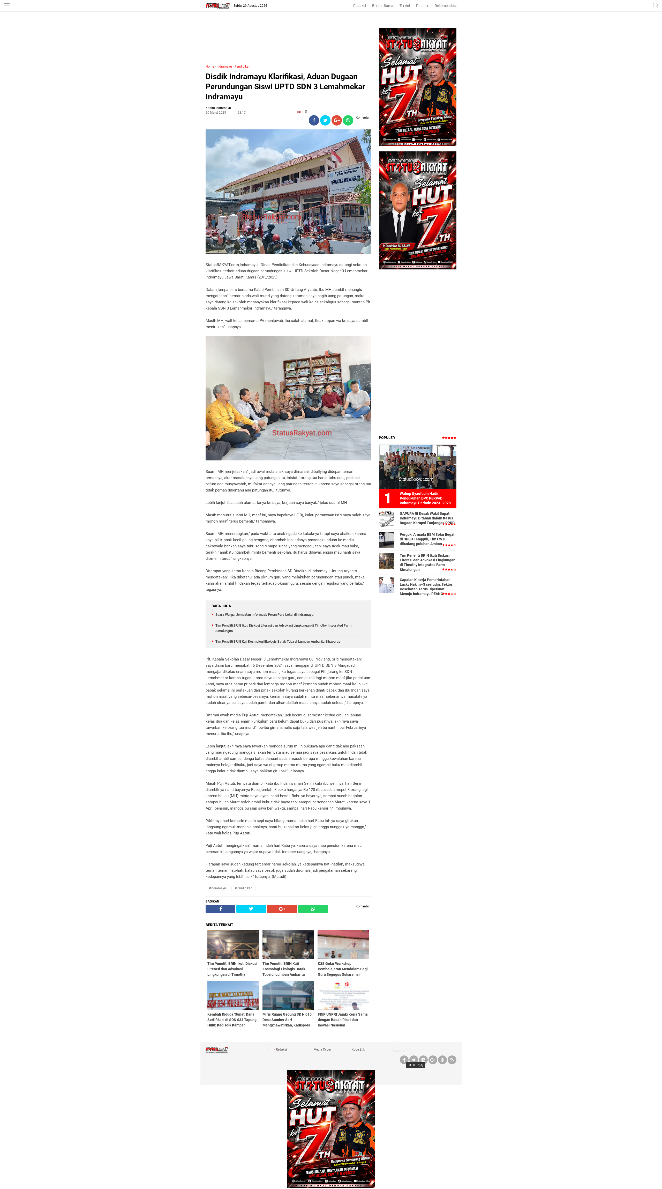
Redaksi (359, 6)
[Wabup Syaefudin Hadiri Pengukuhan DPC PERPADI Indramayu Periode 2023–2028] (417, 466)
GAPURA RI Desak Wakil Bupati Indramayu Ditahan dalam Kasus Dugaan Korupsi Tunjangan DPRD (427, 518)
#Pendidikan (243, 888)
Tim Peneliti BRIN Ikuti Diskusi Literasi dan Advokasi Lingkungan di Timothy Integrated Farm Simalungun (427, 562)
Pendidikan (242, 66)
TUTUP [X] (415, 1065)
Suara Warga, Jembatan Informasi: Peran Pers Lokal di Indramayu (264, 614)
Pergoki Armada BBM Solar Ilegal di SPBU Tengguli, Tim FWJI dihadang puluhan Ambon (427, 539)
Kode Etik (358, 1049)
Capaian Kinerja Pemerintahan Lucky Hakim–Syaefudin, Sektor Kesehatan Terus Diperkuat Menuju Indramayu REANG (426, 587)
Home (210, 66)
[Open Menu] (6, 6)
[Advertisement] (288, 43)
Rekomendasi (445, 6)
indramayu (224, 66)
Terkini (405, 6)
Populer (422, 6)
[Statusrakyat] (217, 1052)
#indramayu (217, 888)
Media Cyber (322, 1049)
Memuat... (401, 1051)
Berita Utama (382, 6)
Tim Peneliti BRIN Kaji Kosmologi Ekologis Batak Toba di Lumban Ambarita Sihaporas (277, 641)
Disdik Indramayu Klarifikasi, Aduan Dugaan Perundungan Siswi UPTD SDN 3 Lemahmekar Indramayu (285, 86)
